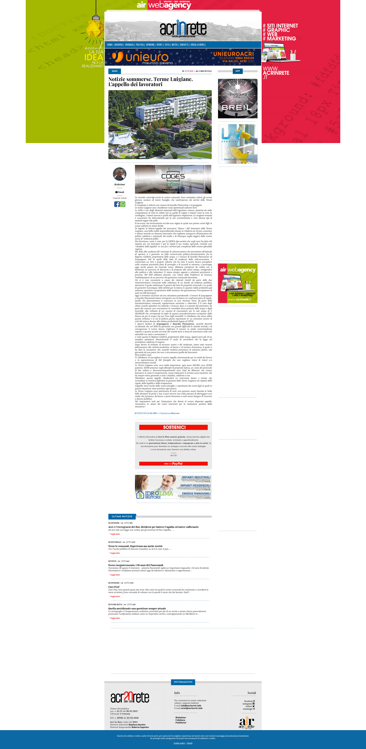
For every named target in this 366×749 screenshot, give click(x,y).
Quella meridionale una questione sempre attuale (137, 608)
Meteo (174, 44)
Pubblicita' (181, 722)
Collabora (180, 720)
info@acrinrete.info (191, 705)
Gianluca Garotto (137, 724)
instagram (248, 704)
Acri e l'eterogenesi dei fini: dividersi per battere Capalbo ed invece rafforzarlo (153, 527)
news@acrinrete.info (191, 708)
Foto (167, 44)
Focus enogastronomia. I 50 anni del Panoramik (135, 565)
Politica (140, 44)
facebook (248, 701)
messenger (248, 709)
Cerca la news (197, 44)
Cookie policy (179, 743)
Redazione (181, 717)
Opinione (150, 44)
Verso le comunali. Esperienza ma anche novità (135, 546)
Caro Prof (113, 586)
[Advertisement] (238, 212)
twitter (249, 706)
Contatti (184, 44)
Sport (160, 44)
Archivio (118, 44)
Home (109, 44)
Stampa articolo (205, 71)
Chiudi (189, 743)
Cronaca (129, 44)
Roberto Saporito (140, 727)
